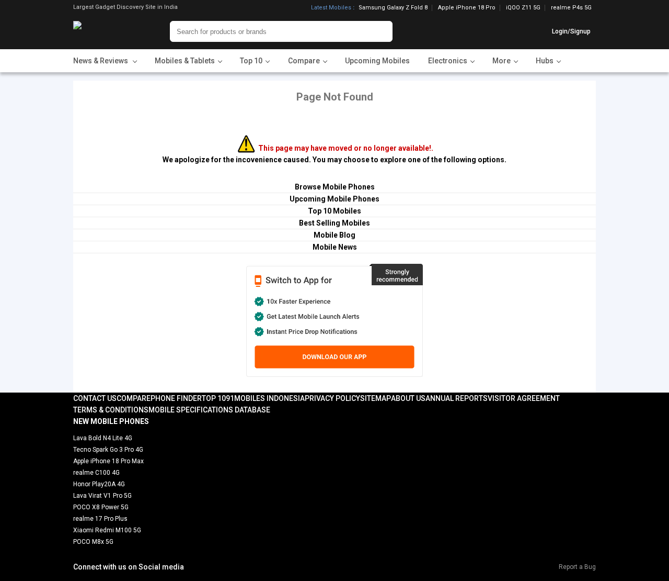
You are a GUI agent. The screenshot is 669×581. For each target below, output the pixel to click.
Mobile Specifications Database (209, 410)
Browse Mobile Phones (335, 187)
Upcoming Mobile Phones (334, 199)
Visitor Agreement (524, 398)
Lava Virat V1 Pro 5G (102, 495)
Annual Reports (456, 398)
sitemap (375, 398)
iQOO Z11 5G (523, 8)
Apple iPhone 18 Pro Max (108, 461)
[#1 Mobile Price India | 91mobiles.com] (106, 31)
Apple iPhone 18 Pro (466, 8)
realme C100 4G (96, 472)
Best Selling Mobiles (334, 223)
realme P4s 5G (571, 7)
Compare (134, 398)
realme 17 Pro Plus (100, 518)
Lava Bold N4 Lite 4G (102, 438)
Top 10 (214, 398)
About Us (408, 398)
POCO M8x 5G (93, 541)
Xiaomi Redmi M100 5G (107, 530)
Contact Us (95, 398)
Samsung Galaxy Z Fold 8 (393, 8)
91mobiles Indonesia (265, 398)
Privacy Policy (332, 398)
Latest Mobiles (331, 8)
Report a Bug (577, 567)
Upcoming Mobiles (377, 61)
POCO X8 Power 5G (101, 507)
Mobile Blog (334, 235)
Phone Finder (176, 398)
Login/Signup (571, 31)
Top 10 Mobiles (334, 211)
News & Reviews (101, 61)
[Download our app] (334, 320)
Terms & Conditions (110, 410)
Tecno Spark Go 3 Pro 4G (108, 449)
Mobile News (335, 247)
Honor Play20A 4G (99, 484)
